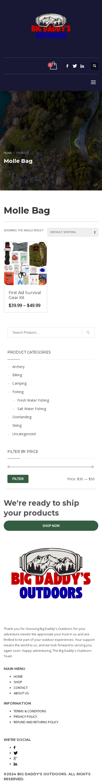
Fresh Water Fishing (33, 400)
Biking (17, 374)
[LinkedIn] (82, 66)
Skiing (17, 425)
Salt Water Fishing (31, 408)
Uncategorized (24, 433)
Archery (18, 366)
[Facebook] (67, 66)
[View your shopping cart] (53, 66)
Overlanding (21, 417)
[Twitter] (74, 66)
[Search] (88, 332)
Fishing (18, 391)
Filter (18, 479)
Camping (19, 383)
